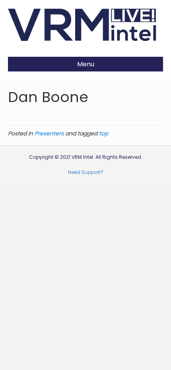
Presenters (49, 133)
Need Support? (85, 172)
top (103, 133)
